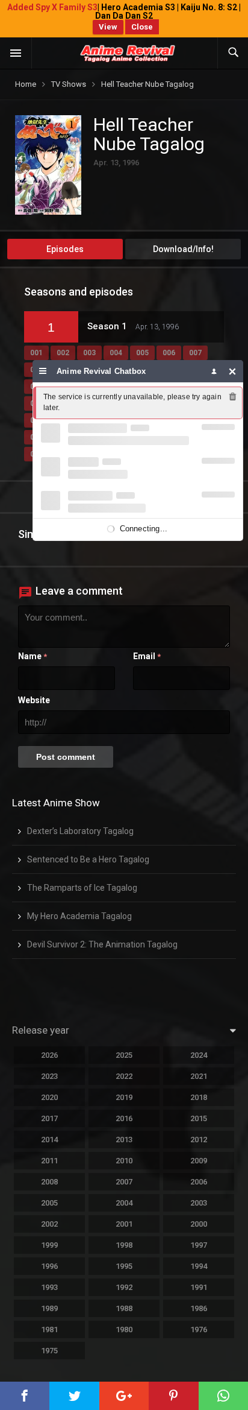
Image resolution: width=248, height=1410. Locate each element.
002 (63, 353)
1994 (198, 1266)
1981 (49, 1329)
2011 (49, 1160)
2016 (124, 1118)
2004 (124, 1202)
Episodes (65, 249)
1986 (198, 1308)
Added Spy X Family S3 (52, 7)
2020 (49, 1097)
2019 (124, 1097)
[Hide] (232, 371)
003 (89, 353)
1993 (49, 1287)
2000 (198, 1223)
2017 (49, 1118)
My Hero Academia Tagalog (79, 916)
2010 (124, 1160)
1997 (198, 1245)
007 (195, 353)
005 (142, 353)
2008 (49, 1181)
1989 (49, 1308)
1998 (124, 1245)
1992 (124, 1287)
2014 (49, 1139)
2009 (198, 1160)
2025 (124, 1055)
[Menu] (43, 371)
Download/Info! (183, 249)
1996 (49, 1266)
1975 (49, 1350)
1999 (49, 1245)
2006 (198, 1181)
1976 (198, 1329)
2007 (124, 1181)
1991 (198, 1287)
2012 (198, 1139)
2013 (124, 1139)
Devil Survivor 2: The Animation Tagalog (102, 944)
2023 (49, 1076)
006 (169, 353)
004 (116, 353)
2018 (198, 1097)
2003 (198, 1202)
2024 (198, 1055)
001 (36, 353)
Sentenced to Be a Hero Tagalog (88, 859)
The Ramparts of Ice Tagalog (82, 888)
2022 (124, 1076)
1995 (124, 1266)
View (108, 26)
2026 (49, 1055)
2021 (198, 1076)
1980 (124, 1329)
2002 (49, 1223)
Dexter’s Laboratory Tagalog (80, 831)
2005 (49, 1202)
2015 (198, 1118)
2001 (124, 1223)
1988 (124, 1308)
